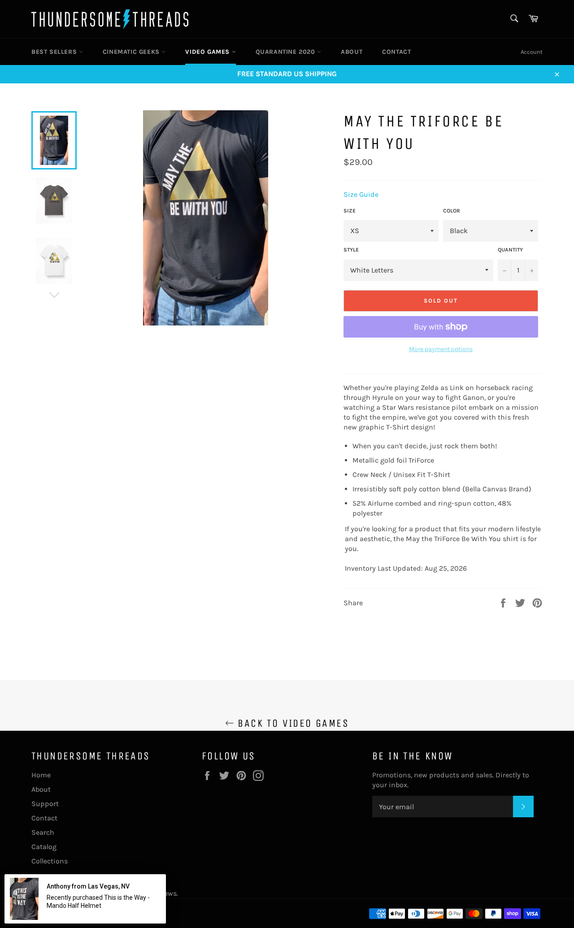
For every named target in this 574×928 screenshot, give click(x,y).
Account (532, 51)
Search (42, 832)
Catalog (44, 846)
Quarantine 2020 (286, 52)
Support (45, 803)
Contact (396, 52)
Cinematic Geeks (132, 52)
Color (451, 211)
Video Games (208, 52)
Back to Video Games (291, 723)
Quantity (510, 250)
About (351, 52)
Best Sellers (55, 52)
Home (41, 775)
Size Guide (361, 194)
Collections (49, 861)
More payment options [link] (441, 349)
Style (351, 250)
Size (350, 211)
